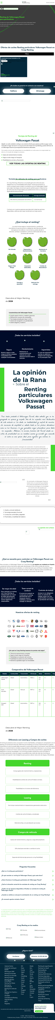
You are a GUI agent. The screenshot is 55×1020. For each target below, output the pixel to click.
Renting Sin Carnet (43, 994)
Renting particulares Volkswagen (11, 8)
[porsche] (32, 621)
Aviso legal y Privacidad (26, 1017)
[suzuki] (46, 636)
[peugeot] (27, 626)
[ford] (23, 636)
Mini (31, 968)
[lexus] (46, 621)
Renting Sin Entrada (10, 973)
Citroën (32, 993)
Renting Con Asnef (43, 968)
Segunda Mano (9, 999)
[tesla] (14, 631)
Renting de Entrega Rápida (45, 985)
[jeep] (18, 626)
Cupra (31, 997)
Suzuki (22, 982)
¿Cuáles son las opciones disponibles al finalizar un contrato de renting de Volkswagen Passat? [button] (23, 889)
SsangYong (24, 976)
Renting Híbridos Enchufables (9, 980)
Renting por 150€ (9, 971)
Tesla (22, 984)
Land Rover (31, 986)
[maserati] (14, 626)
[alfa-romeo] (37, 621)
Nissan (23, 992)
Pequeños (7, 1003)
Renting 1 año (42, 972)
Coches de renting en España (10, 968)
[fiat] (32, 626)
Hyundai (32, 991)
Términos (45, 1017)
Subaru (23, 980)
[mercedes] (9, 631)
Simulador (7, 995)
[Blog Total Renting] (37, 961)
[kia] (23, 626)
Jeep (22, 974)
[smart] (41, 631)
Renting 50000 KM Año (45, 980)
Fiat (22, 988)
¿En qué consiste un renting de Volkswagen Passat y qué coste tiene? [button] (22, 875)
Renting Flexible (9, 977)
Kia (30, 995)
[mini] (14, 636)
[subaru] (37, 626)
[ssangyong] (18, 631)
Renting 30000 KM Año (45, 978)
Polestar (23, 986)
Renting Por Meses (10, 983)
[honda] (18, 636)
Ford (22, 994)
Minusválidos (41, 997)
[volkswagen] (18, 621)
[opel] (41, 621)
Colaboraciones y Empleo (13, 1017)
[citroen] (27, 636)
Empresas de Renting (44, 999)
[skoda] (27, 631)
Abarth (32, 978)
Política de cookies (37, 1017)
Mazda (31, 966)
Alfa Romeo (32, 981)
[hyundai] (41, 626)
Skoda (31, 974)
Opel (31, 970)
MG (22, 966)
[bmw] (14, 621)
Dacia (22, 968)
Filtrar (27, 54)
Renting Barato (42, 970)
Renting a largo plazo (44, 976)
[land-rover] (9, 636)
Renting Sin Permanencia (8, 985)
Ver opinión (39, 1011)
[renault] (37, 636)
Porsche (32, 972)
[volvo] (37, 631)
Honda (23, 970)
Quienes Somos (9, 966)
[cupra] (41, 636)
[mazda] (9, 626)
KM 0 (6, 1001)
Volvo (31, 976)
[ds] (9, 621)
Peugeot (23, 990)
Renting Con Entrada (10, 975)
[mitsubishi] (46, 631)
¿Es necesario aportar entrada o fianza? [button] (13, 899)
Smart (22, 978)
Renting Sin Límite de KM (10, 989)
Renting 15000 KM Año (44, 974)
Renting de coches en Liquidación (44, 988)
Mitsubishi (32, 989)
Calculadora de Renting (11, 998)
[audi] (23, 631)
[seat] (46, 626)
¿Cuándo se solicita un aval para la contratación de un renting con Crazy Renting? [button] (25, 895)
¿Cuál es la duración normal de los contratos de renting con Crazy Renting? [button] (23, 884)
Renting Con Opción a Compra (11, 992)
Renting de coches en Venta (44, 982)
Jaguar (23, 972)
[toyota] (23, 621)
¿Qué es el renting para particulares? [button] (12, 871)
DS (30, 983)
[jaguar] (27, 621)
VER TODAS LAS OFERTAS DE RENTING (27, 163)
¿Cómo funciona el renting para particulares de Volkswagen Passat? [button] (21, 880)
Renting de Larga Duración (45, 966)
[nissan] (32, 636)
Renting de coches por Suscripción (44, 991)
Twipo (39, 1000)
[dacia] (32, 631)
